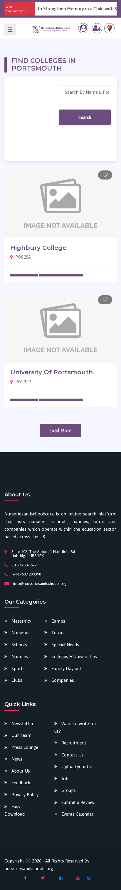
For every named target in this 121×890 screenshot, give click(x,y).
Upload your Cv (76, 766)
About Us (20, 770)
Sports (18, 668)
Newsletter (22, 723)
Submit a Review (77, 802)
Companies (62, 680)
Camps (58, 621)
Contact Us (72, 754)
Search (84, 117)
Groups (68, 790)
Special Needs (65, 644)
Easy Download (14, 810)
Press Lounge (24, 747)
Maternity (21, 621)
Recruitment (73, 742)
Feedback (20, 782)
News (16, 758)
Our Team (21, 735)
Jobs (65, 778)
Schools (19, 644)
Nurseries (21, 632)
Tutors (58, 632)
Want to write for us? (75, 727)
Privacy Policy (24, 794)
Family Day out (66, 668)
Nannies (19, 656)
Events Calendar (77, 814)
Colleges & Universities (74, 656)
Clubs (16, 680)
